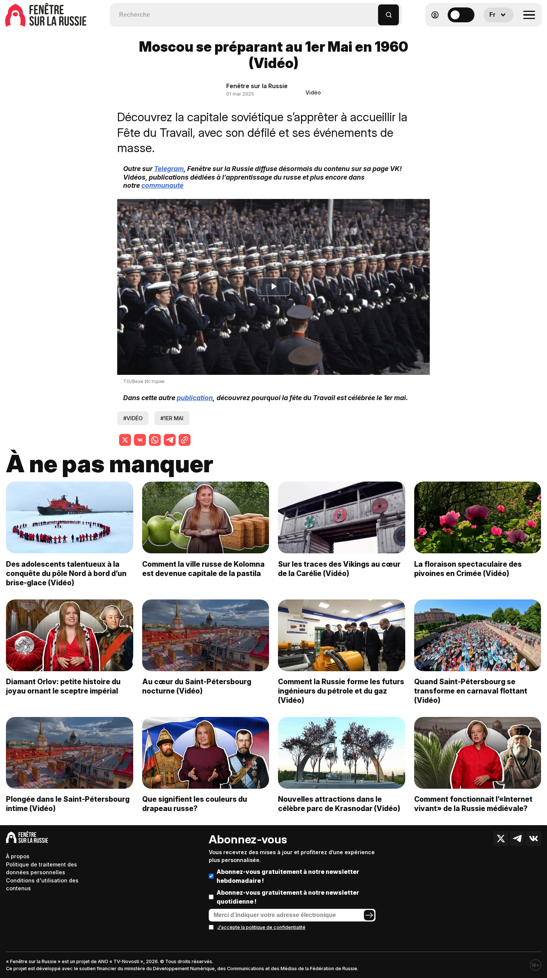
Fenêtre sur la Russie (257, 86)
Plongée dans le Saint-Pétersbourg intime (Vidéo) (67, 804)
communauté (162, 185)
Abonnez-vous (248, 839)
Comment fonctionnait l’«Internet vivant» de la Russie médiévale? (473, 804)
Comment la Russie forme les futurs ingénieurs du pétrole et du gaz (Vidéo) (341, 691)
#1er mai (171, 418)
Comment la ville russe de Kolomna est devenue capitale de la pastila (203, 569)
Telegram (169, 169)
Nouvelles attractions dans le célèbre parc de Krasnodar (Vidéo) (339, 804)
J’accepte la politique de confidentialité (261, 927)
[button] (372, 11)
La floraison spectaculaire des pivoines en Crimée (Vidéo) (468, 569)
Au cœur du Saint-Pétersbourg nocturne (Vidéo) (196, 686)
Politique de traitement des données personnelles (41, 868)
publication (195, 398)
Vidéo (313, 92)
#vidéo (133, 418)
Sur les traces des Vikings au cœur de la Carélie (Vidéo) (339, 569)
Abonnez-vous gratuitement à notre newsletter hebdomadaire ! (288, 876)
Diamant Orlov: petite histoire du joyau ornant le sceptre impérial (63, 686)
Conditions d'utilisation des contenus (42, 884)
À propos (17, 856)
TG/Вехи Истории (143, 381)
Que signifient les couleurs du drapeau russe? (194, 804)
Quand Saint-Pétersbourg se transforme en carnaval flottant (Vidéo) (470, 691)
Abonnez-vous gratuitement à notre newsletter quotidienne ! (288, 897)
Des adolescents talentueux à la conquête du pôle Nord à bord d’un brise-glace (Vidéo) (66, 573)
